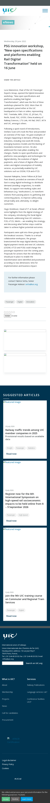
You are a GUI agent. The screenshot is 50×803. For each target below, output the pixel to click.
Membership (7, 692)
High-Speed (23, 515)
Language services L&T (37, 692)
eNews (8, 22)
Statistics (31, 448)
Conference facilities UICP (36, 700)
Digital (20, 302)
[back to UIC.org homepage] (9, 11)
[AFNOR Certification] (13, 740)
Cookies (5, 768)
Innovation (30, 302)
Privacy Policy (8, 764)
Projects (5, 699)
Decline (15, 799)
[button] (29, 11)
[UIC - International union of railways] (10, 636)
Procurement (7, 720)
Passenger (10, 302)
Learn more (26, 799)
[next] (46, 33)
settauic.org (31, 284)
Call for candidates (10, 713)
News (4, 706)
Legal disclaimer (9, 760)
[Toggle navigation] (45, 12)
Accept (6, 799)
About (4, 685)
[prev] (35, 33)
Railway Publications (36, 685)
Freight (9, 448)
